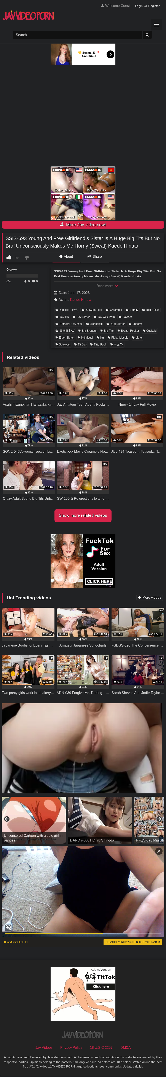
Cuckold (151, 330)
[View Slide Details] (34, 820)
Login (139, 6)
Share (97, 256)
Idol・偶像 (152, 309)
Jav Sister (83, 317)
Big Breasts (89, 330)
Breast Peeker (130, 330)
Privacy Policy (71, 1047)
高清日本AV (67, 330)
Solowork (64, 344)
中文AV (118, 344)
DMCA (125, 1047)
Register (154, 6)
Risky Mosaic (119, 337)
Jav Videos (44, 1047)
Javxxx (127, 317)
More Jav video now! (85, 224)
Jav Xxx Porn (106, 317)
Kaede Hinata (80, 299)
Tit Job (82, 344)
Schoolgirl (96, 323)
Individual (87, 337)
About (68, 256)
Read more (105, 286)
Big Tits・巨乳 (69, 309)
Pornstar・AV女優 (71, 323)
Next (159, 819)
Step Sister (118, 323)
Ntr (102, 337)
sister (139, 337)
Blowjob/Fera (94, 309)
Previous (7, 819)
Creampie (116, 309)
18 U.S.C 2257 (101, 1047)
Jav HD (64, 317)
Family (134, 309)
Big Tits (109, 330)
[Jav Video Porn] (83, 16)
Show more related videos (83, 515)
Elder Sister (66, 337)
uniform (137, 323)
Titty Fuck (100, 344)
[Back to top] (152, 1064)
